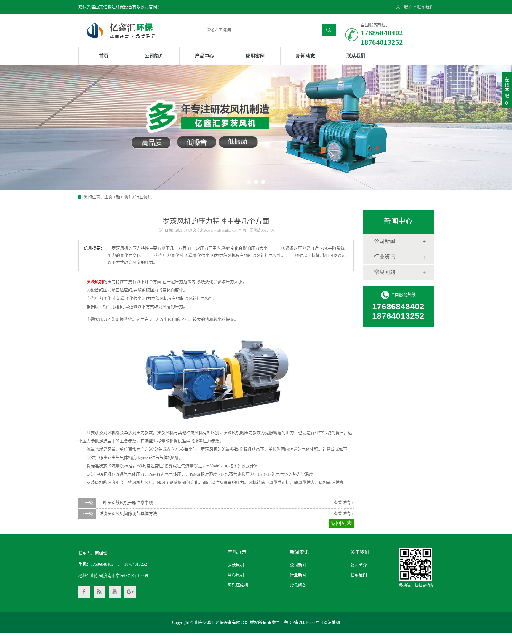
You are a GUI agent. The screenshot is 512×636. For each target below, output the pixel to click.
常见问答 (298, 585)
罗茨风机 (236, 565)
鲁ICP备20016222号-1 (303, 622)
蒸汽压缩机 (238, 585)
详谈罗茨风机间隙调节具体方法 (128, 513)
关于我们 (404, 7)
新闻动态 (305, 55)
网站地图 (331, 622)
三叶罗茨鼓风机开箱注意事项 (126, 502)
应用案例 (255, 55)
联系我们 (425, 7)
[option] (256, 127)
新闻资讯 (124, 197)
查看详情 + (344, 502)
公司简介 (154, 55)
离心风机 (236, 575)
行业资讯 (143, 197)
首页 (103, 55)
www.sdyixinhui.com (223, 230)
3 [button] (263, 182)
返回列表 (341, 523)
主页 (108, 197)
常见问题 (384, 272)
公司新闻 (384, 241)
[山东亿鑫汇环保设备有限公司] (121, 30)
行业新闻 (298, 575)
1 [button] (249, 182)
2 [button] (256, 182)
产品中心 (204, 55)
